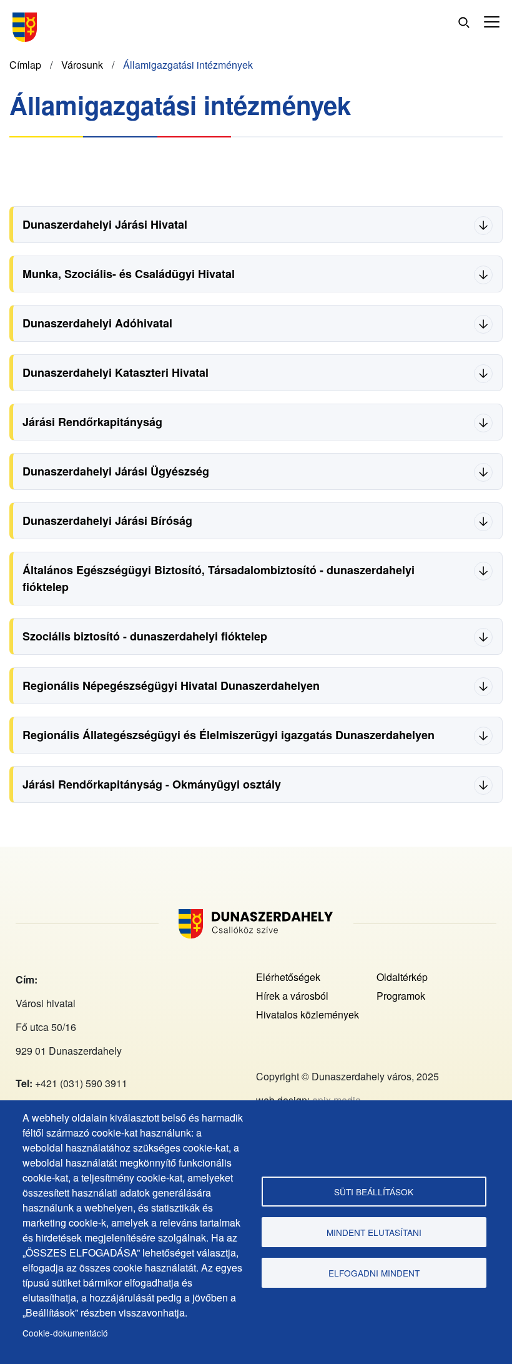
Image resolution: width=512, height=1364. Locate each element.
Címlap (25, 64)
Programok (401, 995)
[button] (492, 22)
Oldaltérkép (402, 977)
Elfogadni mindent (374, 1273)
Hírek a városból (292, 995)
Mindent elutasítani (374, 1232)
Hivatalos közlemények (307, 1014)
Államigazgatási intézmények (188, 64)
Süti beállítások (373, 1191)
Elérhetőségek (288, 977)
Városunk (82, 64)
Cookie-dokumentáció (65, 1333)
